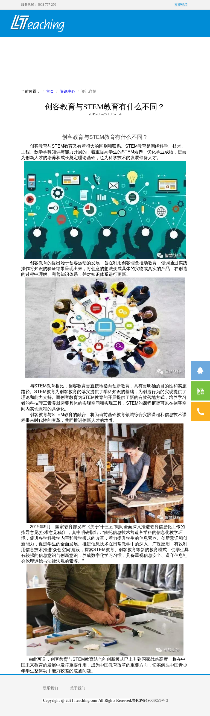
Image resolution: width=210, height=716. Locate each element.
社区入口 (47, 73)
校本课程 (121, 45)
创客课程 (72, 45)
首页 (22, 45)
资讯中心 (170, 45)
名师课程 (96, 45)
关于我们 (77, 688)
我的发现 (47, 45)
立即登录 (181, 5)
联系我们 (50, 688)
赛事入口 (22, 73)
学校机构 (145, 45)
